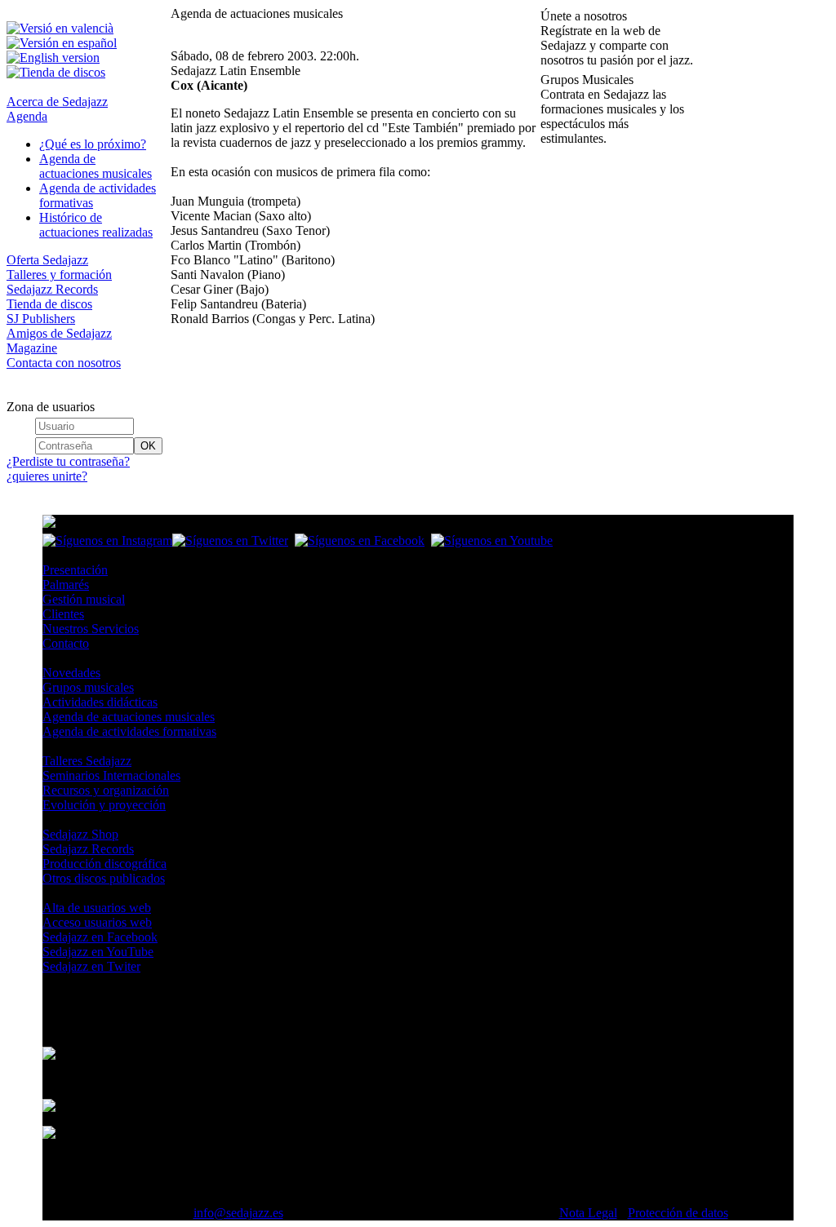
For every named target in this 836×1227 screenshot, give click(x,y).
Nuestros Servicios (90, 629)
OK (148, 446)
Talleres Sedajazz (86, 761)
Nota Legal (588, 1213)
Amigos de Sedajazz (59, 333)
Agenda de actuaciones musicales (95, 166)
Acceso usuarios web (97, 922)
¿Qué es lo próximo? (92, 144)
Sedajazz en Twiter (91, 966)
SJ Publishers (41, 319)
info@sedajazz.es (238, 1213)
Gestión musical (83, 599)
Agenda (27, 116)
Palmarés (65, 584)
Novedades (71, 673)
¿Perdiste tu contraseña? (68, 461)
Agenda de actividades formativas (129, 731)
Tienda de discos (49, 304)
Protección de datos (678, 1213)
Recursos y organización (105, 790)
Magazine (32, 348)
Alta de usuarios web (96, 908)
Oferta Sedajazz (47, 260)
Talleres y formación (59, 274)
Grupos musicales (88, 687)
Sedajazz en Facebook (100, 937)
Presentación (75, 570)
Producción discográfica (104, 863)
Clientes (63, 614)
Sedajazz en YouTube (97, 952)
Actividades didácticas (100, 702)
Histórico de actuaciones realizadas (96, 224)
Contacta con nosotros (64, 363)
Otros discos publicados (103, 878)
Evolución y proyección (104, 805)
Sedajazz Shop (80, 834)
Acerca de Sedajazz (57, 102)
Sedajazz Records (52, 289)
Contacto (65, 643)
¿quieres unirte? (47, 476)
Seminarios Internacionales (111, 775)
